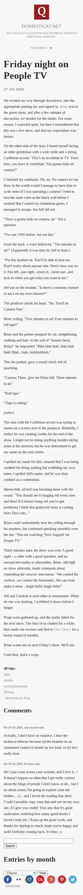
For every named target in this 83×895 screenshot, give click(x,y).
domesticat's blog (18, 698)
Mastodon (13, 886)
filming (9, 692)
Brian (64, 106)
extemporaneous (15, 686)
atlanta (8, 680)
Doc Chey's (62, 629)
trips (7, 674)
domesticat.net (41, 26)
